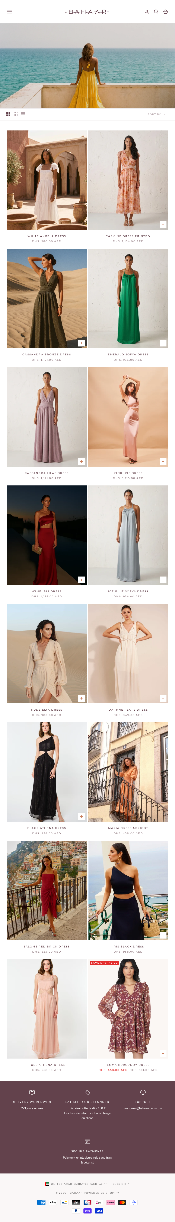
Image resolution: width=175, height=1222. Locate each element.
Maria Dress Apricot (128, 828)
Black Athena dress (46, 828)
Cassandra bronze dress (46, 354)
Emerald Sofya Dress (128, 354)
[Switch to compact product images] (23, 114)
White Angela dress (47, 236)
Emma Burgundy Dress (128, 1064)
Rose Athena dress (47, 1064)
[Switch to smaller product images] (16, 114)
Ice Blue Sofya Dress (128, 591)
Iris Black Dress (128, 946)
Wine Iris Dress (46, 591)
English (119, 1183)
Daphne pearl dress (128, 709)
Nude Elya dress (46, 709)
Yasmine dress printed (128, 236)
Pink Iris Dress (128, 473)
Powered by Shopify (101, 1192)
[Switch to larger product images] (8, 114)
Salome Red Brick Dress (47, 946)
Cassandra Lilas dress (47, 473)
